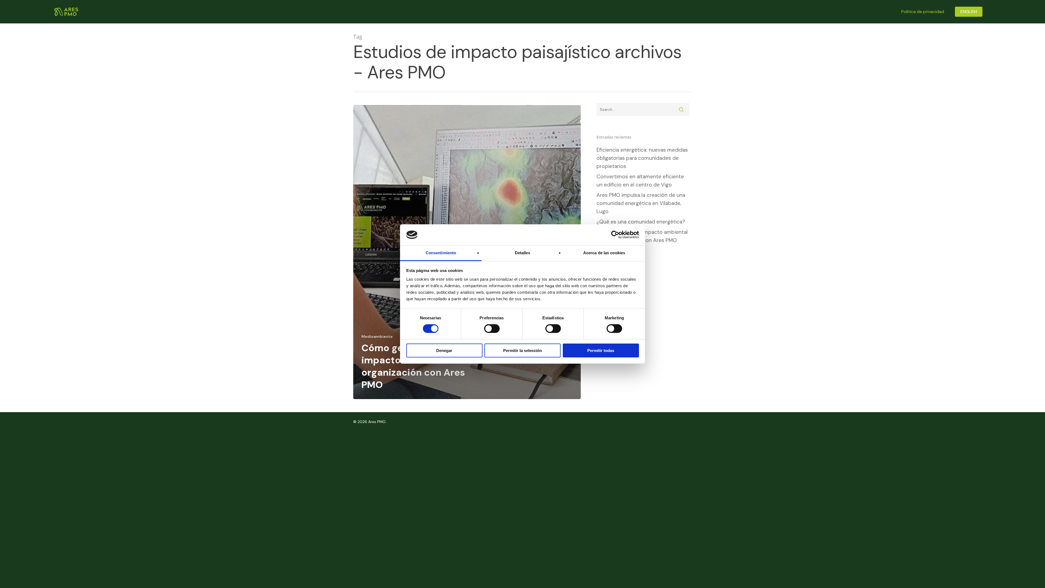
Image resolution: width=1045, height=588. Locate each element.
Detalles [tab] (522, 252)
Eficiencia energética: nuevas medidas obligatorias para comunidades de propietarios (642, 158)
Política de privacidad (922, 12)
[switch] (492, 328)
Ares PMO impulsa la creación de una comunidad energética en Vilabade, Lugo (641, 203)
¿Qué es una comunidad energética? (641, 221)
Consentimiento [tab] (441, 252)
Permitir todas (600, 350)
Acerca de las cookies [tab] (604, 252)
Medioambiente (377, 336)
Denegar (444, 350)
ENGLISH (968, 12)
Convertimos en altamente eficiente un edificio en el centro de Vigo (640, 180)
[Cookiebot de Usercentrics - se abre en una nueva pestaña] (615, 235)
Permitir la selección (522, 350)
